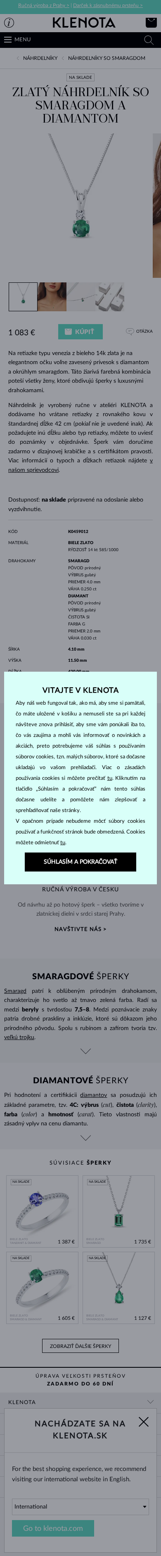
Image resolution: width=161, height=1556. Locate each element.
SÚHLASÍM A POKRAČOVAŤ (80, 862)
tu (109, 778)
